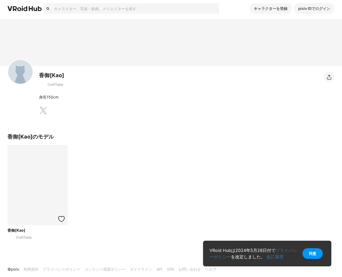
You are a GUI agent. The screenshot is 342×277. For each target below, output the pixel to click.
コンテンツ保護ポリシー (105, 269)
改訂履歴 (274, 256)
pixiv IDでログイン (314, 8)
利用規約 (31, 269)
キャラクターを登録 (270, 8)
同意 (312, 253)
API (159, 269)
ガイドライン (141, 269)
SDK (170, 269)
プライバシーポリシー (61, 269)
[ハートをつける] (61, 219)
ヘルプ (210, 269)
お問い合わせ (189, 269)
